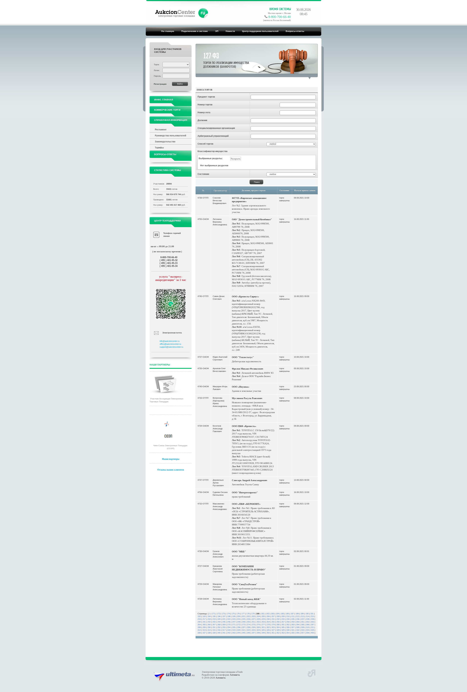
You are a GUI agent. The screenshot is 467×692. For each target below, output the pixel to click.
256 (278, 622)
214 (307, 616)
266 (209, 624)
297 (243, 627)
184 (277, 614)
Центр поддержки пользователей (260, 31)
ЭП (216, 31)
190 (307, 614)
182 (267, 614)
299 (253, 627)
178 (248, 614)
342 (228, 633)
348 (258, 633)
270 (228, 624)
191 (312, 614)
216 (199, 619)
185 (282, 614)
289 (204, 627)
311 (312, 627)
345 (243, 633)
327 (273, 630)
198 (228, 616)
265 (204, 624)
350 (268, 633)
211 (292, 616)
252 (258, 622)
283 (292, 624)
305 (283, 627)
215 (312, 616)
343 (233, 633)
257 (283, 622)
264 (199, 624)
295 (233, 627)
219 (214, 619)
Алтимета (235, 674)
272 (238, 624)
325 (263, 630)
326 (268, 630)
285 (302, 624)
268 (219, 624)
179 (252, 614)
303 (273, 627)
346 (248, 633)
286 (307, 624)
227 (253, 619)
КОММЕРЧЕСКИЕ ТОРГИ (167, 110)
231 (273, 619)
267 (214, 624)
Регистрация (160, 84)
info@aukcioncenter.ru (170, 341)
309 (302, 627)
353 (283, 633)
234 (288, 619)
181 (262, 614)
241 (204, 622)
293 (223, 627)
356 (297, 633)
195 (214, 616)
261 (302, 622)
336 (199, 633)
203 (253, 616)
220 (219, 619)
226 (248, 619)
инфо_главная (163, 99)
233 (283, 619)
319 (233, 630)
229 (263, 619)
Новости (230, 31)
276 (258, 624)
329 (283, 630)
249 (243, 622)
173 (223, 614)
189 (302, 614)
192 (199, 616)
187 (292, 614)
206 (268, 616)
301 (263, 627)
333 (302, 630)
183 (272, 614)
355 (292, 633)
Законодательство (165, 141)
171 (213, 614)
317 (223, 630)
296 (238, 627)
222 (228, 619)
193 (204, 616)
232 (278, 619)
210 (288, 616)
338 (209, 633)
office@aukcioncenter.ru (170, 344)
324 (258, 630)
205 (263, 616)
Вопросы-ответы (295, 31)
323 (253, 630)
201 (243, 616)
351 (273, 633)
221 (223, 619)
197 (223, 616)
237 (302, 619)
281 (283, 624)
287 (312, 624)
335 (312, 630)
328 (278, 630)
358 (307, 633)
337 (204, 633)
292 (219, 627)
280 (278, 624)
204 (258, 616)
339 (214, 633)
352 (278, 633)
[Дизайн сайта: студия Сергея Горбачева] (311, 673)
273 (243, 624)
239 (312, 619)
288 (199, 627)
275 (253, 624)
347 (253, 633)
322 (248, 630)
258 (288, 622)
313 (204, 630)
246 (228, 622)
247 (233, 622)
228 (258, 619)
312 (199, 630)
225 (243, 619)
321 (243, 630)
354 (288, 633)
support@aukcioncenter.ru (171, 347)
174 (228, 614)
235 (292, 619)
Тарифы (159, 147)
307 (292, 627)
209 (283, 616)
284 (297, 624)
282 (288, 624)
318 (228, 630)
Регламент (161, 129)
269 (223, 624)
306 (288, 627)
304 (278, 627)
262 (307, 622)
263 (312, 622)
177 (243, 614)
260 (297, 622)
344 (238, 633)
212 (297, 616)
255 (273, 622)
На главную (167, 31)
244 (219, 622)
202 (248, 616)
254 (268, 622)
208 (278, 616)
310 (307, 627)
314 (209, 630)
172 (218, 614)
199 (233, 616)
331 (292, 630)
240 (199, 622)
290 (209, 627)
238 (307, 619)
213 (302, 616)
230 (268, 619)
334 (307, 630)
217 (204, 619)
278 (268, 624)
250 (248, 622)
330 (288, 630)
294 (228, 627)
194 (209, 616)
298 (248, 627)
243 (214, 622)
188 (297, 614)
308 (297, 627)
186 (287, 614)
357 (302, 633)
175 (233, 614)
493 (312, 633)
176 (238, 614)
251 (253, 622)
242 (209, 622)
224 (238, 619)
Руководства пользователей (170, 135)
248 (238, 622)
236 (297, 619)
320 (238, 630)
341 (223, 633)
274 (248, 624)
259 (292, 622)
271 (233, 624)
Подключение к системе (194, 31)
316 (219, 630)
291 (214, 627)
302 (268, 627)
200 (238, 616)
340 (219, 633)
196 (219, 616)
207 (273, 616)
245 (223, 622)
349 (263, 633)
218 (209, 619)
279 (273, 624)
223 (233, 619)
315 (214, 630)
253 (263, 622)
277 (263, 624)
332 (297, 630)
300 (258, 627)
